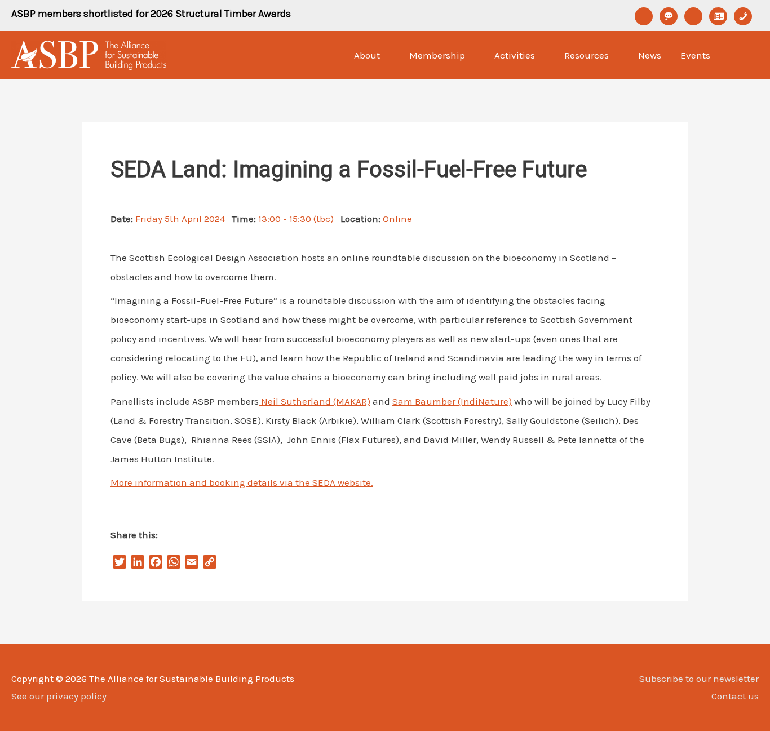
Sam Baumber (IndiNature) (452, 401)
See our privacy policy (59, 696)
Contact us (735, 696)
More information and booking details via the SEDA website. (241, 482)
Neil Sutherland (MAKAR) (314, 401)
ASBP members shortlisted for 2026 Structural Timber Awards (151, 13)
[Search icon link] (744, 55)
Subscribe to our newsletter (699, 678)
